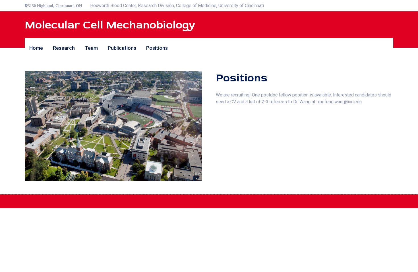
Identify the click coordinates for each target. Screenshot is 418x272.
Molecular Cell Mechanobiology (110, 25)
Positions (157, 48)
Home (36, 48)
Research (64, 48)
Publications (122, 48)
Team (91, 48)
